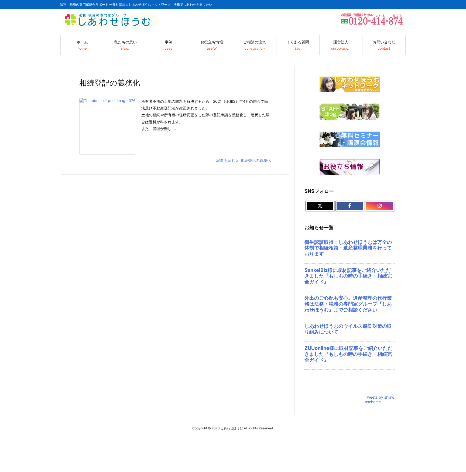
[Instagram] (379, 206)
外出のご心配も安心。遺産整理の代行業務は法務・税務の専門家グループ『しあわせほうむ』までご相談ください (348, 303)
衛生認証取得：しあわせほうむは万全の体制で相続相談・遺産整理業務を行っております (348, 247)
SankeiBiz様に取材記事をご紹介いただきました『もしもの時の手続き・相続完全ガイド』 (348, 276)
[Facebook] (350, 206)
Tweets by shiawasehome (379, 399)
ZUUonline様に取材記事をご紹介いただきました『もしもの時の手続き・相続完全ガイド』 (348, 353)
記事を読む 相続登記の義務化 (243, 160)
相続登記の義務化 (109, 82)
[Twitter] (320, 206)
